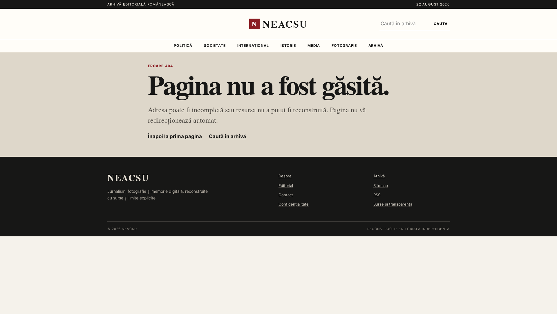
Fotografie (344, 45)
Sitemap (380, 185)
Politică (183, 45)
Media (314, 45)
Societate (215, 45)
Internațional (253, 45)
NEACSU (128, 177)
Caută (441, 24)
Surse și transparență (392, 204)
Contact (285, 194)
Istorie (288, 45)
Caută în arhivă (227, 136)
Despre (285, 176)
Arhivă (375, 45)
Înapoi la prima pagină (175, 136)
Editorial (285, 185)
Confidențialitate (293, 204)
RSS (376, 194)
